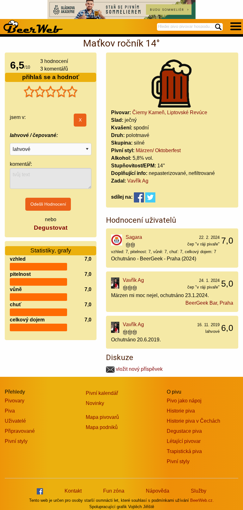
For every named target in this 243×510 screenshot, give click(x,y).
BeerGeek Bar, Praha (209, 303)
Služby (198, 491)
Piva (10, 411)
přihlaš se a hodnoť (50, 77)
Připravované (20, 431)
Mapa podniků (102, 427)
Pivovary (14, 400)
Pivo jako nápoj (184, 400)
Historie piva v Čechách (193, 421)
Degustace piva (184, 431)
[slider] (51, 92)
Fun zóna (113, 491)
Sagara (134, 237)
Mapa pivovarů (102, 417)
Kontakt (73, 491)
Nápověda (157, 491)
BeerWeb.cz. (202, 500)
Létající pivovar (184, 441)
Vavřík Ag (137, 180)
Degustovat (50, 227)
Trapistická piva (184, 451)
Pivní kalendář (102, 393)
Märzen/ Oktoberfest (158, 150)
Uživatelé (15, 421)
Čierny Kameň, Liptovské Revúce (169, 112)
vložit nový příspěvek (139, 369)
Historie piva (181, 411)
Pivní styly (16, 441)
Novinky (95, 403)
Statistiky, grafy (50, 250)
